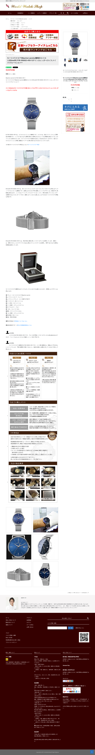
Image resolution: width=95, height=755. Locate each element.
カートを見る (74, 13)
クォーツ (23, 22)
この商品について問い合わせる (73, 592)
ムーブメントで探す (15, 22)
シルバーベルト (24, 26)
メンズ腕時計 (31, 13)
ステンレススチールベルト (26, 28)
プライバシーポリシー (11, 642)
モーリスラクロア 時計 (33, 144)
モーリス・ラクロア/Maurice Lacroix (19, 18)
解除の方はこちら (80, 628)
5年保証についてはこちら (20, 321)
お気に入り (76, 90)
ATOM (10, 637)
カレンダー (19, 20)
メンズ (30, 18)
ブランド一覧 (52, 13)
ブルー (22, 24)
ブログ (7, 633)
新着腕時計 (21, 13)
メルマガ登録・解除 (11, 635)
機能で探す (13, 20)
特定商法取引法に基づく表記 (13, 640)
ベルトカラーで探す (15, 26)
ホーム (10, 13)
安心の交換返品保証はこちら (24, 325)
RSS (7, 637)
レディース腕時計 (42, 13)
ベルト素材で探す (14, 28)
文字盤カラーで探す (15, 24)
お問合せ (85, 13)
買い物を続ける (85, 592)
